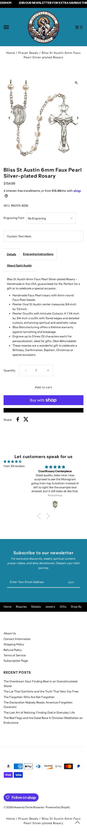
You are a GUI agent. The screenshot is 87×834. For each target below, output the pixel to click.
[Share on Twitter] (26, 420)
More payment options (44, 410)
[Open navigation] (13, 27)
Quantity (9, 370)
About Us (10, 633)
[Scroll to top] (77, 822)
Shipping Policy (14, 644)
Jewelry (50, 606)
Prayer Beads (28, 53)
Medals (36, 606)
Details (11, 254)
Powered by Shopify (58, 807)
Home (10, 53)
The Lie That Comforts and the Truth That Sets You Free (41, 691)
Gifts (63, 606)
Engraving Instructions (38, 254)
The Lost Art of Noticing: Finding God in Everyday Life (39, 712)
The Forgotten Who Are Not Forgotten (29, 697)
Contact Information (17, 639)
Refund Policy (13, 650)
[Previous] (10, 118)
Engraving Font (14, 218)
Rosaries (21, 606)
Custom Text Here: (19, 236)
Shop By (76, 606)
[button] (40, 516)
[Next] (77, 118)
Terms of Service (15, 655)
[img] (13, 461)
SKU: (7, 205)
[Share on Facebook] (18, 420)
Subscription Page (16, 660)
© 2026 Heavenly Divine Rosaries (24, 807)
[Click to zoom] (76, 83)
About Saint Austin (19, 265)
